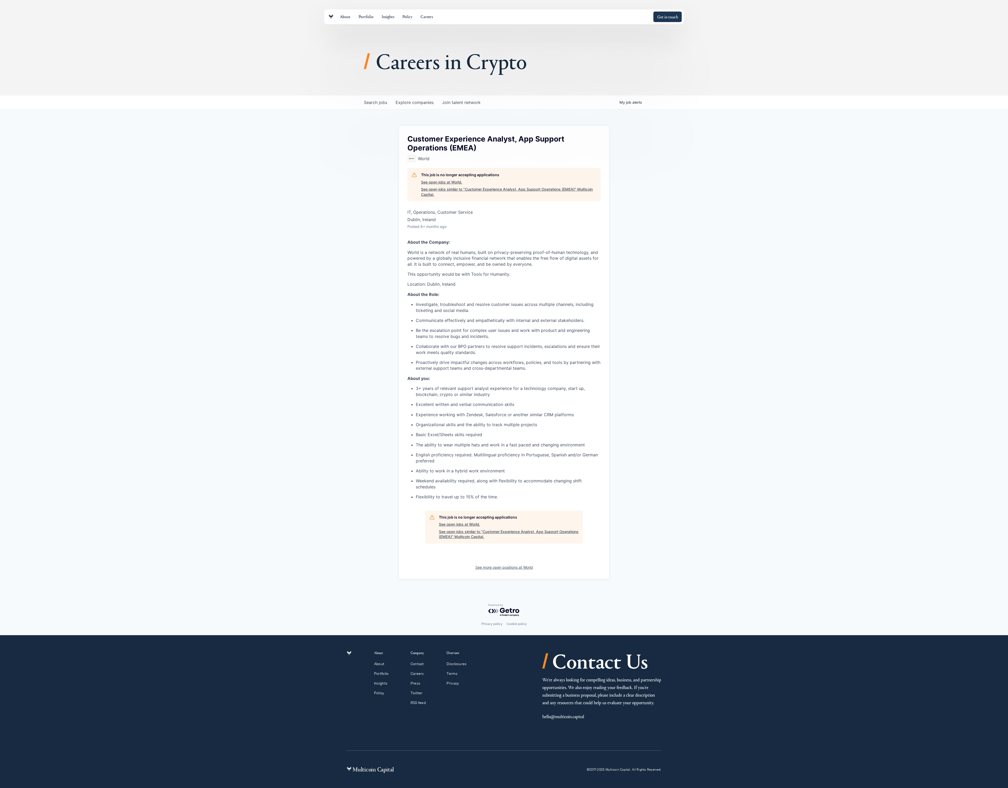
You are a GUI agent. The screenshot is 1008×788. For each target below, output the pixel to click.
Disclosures (456, 664)
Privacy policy (491, 624)
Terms (452, 673)
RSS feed (418, 703)
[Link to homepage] (331, 16)
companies (415, 102)
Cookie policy (517, 624)
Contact (417, 664)
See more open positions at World (504, 567)
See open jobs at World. (441, 182)
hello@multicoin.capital (563, 716)
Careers (417, 673)
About (379, 664)
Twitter (417, 693)
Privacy (453, 683)
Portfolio (381, 673)
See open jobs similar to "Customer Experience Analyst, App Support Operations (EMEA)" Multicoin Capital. (507, 192)
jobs (375, 102)
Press (415, 683)
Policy (379, 693)
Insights (380, 683)
